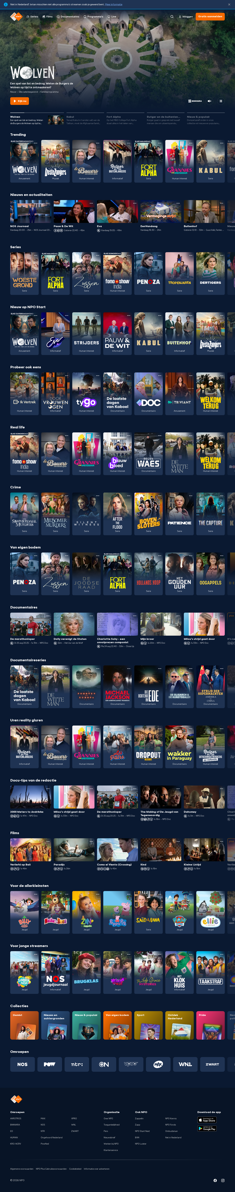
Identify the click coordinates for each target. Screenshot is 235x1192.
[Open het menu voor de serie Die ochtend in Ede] (160, 669)
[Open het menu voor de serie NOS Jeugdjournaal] (67, 954)
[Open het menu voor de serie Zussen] (98, 255)
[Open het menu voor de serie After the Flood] (129, 496)
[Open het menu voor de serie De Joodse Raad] (98, 556)
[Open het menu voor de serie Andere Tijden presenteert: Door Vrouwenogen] (67, 376)
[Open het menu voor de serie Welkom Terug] (222, 376)
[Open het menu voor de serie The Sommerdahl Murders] (36, 496)
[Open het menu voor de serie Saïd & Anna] (160, 894)
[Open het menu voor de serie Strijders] (98, 315)
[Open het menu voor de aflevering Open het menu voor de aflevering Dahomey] (221, 789)
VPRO (74, 1118)
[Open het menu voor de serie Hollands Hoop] (160, 556)
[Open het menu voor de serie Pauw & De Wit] (129, 315)
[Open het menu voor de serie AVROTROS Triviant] (191, 376)
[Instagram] (223, 1181)
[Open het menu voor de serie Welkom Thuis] (129, 954)
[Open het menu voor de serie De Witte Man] (191, 436)
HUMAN (14, 1138)
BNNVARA (15, 1125)
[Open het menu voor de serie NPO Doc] (160, 376)
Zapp (137, 1125)
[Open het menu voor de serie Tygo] (98, 376)
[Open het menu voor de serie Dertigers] (222, 255)
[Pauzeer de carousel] (221, 101)
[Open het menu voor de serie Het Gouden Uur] (191, 556)
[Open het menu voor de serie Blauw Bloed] (129, 436)
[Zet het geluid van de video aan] (209, 101)
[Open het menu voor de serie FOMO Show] (129, 255)
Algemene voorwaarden (21, 1169)
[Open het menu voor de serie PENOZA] (160, 255)
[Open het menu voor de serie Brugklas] (98, 954)
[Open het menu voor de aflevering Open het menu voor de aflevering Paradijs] (91, 841)
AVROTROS (15, 1118)
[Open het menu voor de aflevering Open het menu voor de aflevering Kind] (178, 841)
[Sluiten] (229, 4)
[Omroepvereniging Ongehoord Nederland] (104, 1064)
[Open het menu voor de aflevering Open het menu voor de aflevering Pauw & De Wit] (91, 203)
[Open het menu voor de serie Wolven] (36, 143)
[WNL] (185, 1064)
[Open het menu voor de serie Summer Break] (36, 954)
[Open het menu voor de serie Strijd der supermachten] (222, 669)
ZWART (75, 1131)
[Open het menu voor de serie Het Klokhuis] (191, 954)
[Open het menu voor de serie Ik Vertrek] (36, 376)
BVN (137, 1138)
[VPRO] (131, 1064)
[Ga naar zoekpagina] (172, 16)
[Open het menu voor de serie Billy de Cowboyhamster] (36, 894)
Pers (106, 1131)
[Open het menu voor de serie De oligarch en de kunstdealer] (191, 669)
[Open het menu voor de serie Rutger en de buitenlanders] (129, 143)
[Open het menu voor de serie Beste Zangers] (67, 143)
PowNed (45, 1144)
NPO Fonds (170, 1125)
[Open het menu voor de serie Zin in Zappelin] (98, 894)
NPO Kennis (170, 1118)
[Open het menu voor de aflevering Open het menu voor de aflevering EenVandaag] (178, 203)
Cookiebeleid (75, 1169)
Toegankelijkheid (112, 1125)
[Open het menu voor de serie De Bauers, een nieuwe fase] (98, 143)
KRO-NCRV (15, 1144)
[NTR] (77, 1064)
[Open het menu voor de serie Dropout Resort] (160, 729)
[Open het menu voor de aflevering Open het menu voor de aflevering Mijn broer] (178, 616)
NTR (43, 1131)
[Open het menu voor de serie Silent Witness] (98, 496)
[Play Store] (207, 1128)
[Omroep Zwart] (212, 1064)
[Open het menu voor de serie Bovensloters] (160, 496)
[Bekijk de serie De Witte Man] (179, 453)
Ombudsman (171, 1131)
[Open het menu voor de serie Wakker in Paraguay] (191, 729)
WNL (73, 1125)
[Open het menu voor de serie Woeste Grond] (36, 255)
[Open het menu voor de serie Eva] (67, 315)
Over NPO (108, 1118)
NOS (43, 1125)
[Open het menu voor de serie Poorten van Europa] (98, 669)
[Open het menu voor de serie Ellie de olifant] (222, 894)
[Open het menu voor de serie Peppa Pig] (129, 894)
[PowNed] (49, 1064)
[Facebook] (215, 1181)
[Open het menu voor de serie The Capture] (222, 496)
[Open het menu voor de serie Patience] (191, 496)
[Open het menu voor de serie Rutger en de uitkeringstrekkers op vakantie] (222, 729)
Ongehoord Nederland (52, 1138)
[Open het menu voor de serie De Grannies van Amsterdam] (191, 143)
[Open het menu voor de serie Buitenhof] (191, 315)
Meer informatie (113, 4)
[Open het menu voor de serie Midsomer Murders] (67, 496)
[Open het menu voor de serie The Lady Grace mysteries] (160, 954)
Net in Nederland (173, 1138)
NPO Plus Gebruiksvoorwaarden (51, 1169)
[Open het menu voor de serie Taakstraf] (222, 954)
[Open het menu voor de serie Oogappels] (222, 556)
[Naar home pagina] (16, 16)
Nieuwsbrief (109, 1138)
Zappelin (139, 1118)
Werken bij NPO (111, 1144)
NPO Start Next (142, 1131)
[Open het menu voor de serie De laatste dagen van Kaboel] (129, 376)
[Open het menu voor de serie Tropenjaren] (191, 255)
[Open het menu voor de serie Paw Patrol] (191, 894)
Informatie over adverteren (97, 1169)
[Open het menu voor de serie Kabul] (222, 143)
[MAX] (158, 1064)
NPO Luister (140, 1144)
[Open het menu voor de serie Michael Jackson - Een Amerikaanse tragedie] (129, 669)
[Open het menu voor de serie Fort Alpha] (160, 143)
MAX (43, 1118)
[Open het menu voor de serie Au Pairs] (129, 729)
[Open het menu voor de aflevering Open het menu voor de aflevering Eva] (135, 203)
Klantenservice (111, 1150)
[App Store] (207, 1120)
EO (11, 1131)
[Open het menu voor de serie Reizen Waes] (160, 436)
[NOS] (22, 1064)
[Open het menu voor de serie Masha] (67, 894)
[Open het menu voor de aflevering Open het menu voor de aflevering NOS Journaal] (48, 203)
